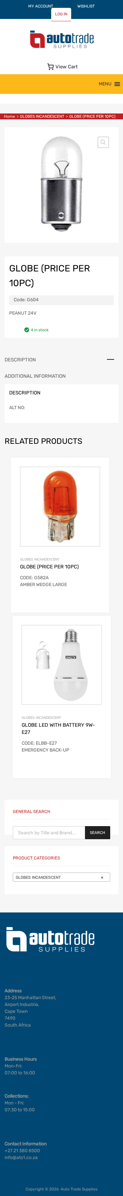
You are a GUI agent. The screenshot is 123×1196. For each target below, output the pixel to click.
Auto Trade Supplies (79, 1189)
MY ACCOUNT (40, 6)
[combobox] (61, 877)
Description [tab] (20, 360)
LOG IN (61, 14)
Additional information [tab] (35, 376)
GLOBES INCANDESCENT (42, 116)
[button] (105, 84)
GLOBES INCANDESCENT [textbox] (59, 877)
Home (9, 116)
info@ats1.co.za (21, 1157)
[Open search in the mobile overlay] (61, 832)
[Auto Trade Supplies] (61, 47)
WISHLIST (86, 6)
